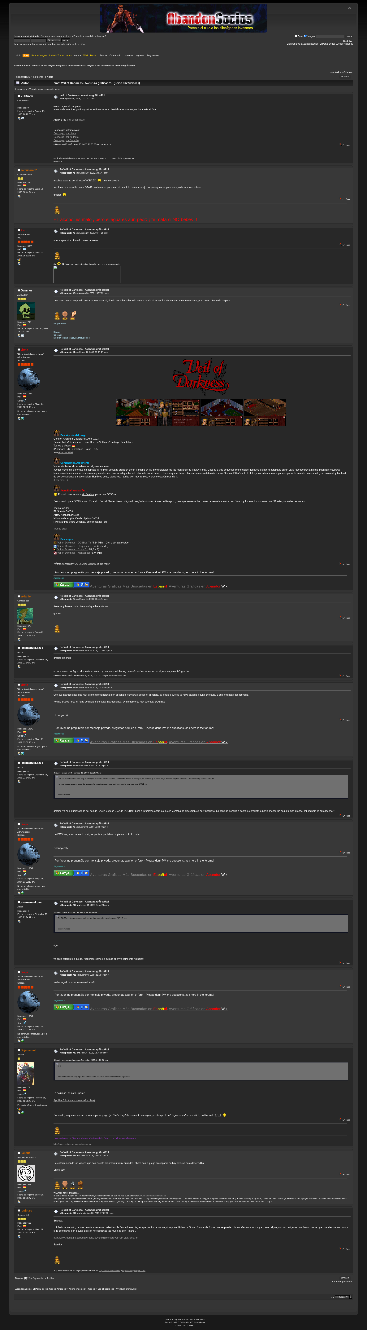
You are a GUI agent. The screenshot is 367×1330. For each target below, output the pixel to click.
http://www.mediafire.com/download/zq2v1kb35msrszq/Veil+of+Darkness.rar (96, 1237)
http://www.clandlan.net (109, 1270)
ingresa (55, 36)
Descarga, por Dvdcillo (66, 140)
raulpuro (26, 1210)
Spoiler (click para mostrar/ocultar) (74, 1100)
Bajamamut (28, 1050)
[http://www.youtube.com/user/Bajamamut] (22, 1113)
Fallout (25, 1153)
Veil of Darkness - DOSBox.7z (74, 542)
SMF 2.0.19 (170, 1319)
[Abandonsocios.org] (22, 419)
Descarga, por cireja (65, 133)
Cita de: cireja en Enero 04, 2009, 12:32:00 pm (75, 912)
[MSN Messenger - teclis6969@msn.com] (18, 1110)
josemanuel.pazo (32, 647)
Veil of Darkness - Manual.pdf (73, 552)
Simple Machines (197, 1319)
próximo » (347, 72)
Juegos (311, 36)
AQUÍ (218, 1115)
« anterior (335, 72)
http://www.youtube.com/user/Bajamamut (72, 1144)
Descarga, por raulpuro (66, 136)
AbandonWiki (65, 452)
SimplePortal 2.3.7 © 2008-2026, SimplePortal (185, 1322)
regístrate (66, 36)
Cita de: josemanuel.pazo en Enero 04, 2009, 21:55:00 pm (81, 1060)
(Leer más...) (61, 480)
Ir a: (332, 1297)
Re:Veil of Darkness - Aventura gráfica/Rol (84, 169)
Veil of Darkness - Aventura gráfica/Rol (82, 95)
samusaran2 (29, 170)
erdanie (26, 596)
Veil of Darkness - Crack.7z (72, 549)
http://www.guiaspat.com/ (133, 1270)
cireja (24, 349)
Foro (300, 36)
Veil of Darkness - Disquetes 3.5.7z (77, 546)
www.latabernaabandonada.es (152, 1196)
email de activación (95, 36)
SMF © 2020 (182, 1319)
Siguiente (38, 77)
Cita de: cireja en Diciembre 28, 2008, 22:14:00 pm (77, 773)
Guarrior (26, 290)
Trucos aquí (60, 528)
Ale (22, 230)
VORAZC (27, 96)
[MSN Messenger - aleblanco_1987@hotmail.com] (18, 260)
